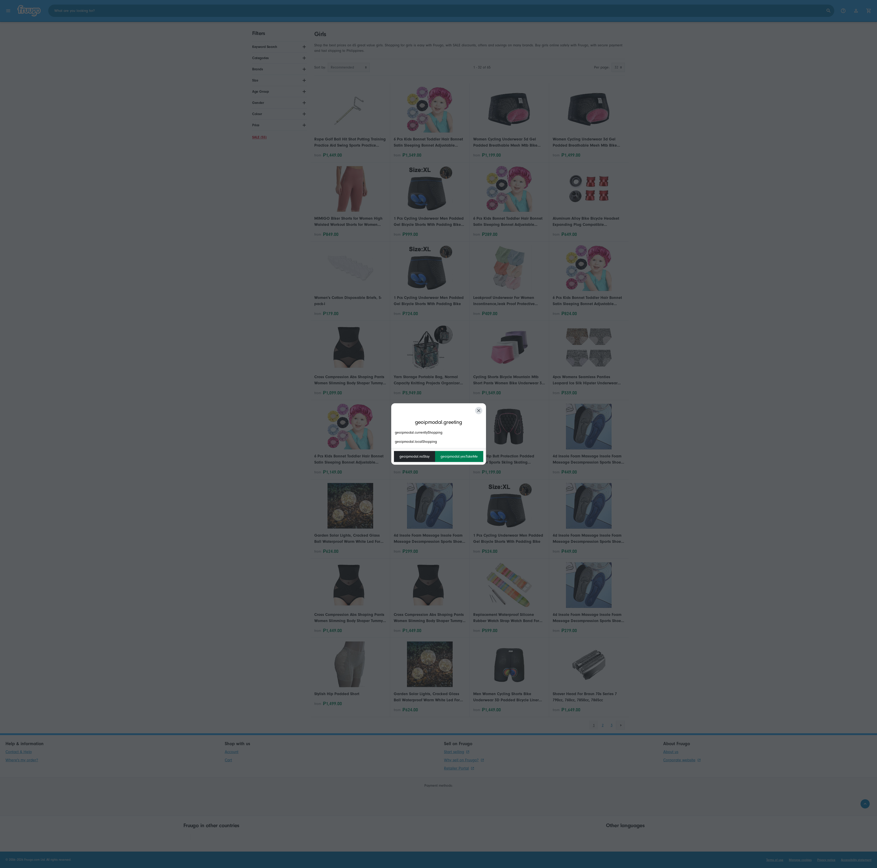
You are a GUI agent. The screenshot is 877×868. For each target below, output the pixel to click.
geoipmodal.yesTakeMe (459, 456)
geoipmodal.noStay (414, 456)
